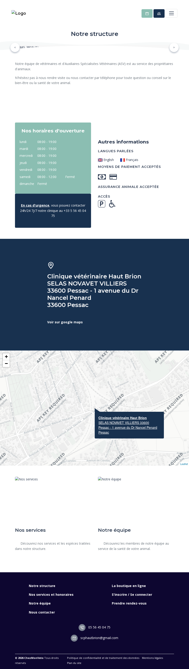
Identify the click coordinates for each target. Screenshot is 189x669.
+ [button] (6, 356)
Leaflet (184, 464)
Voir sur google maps (65, 322)
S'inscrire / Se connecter (132, 594)
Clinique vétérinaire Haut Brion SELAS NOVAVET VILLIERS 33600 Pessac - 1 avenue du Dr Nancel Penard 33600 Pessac (94, 290)
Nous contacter (42, 612)
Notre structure (42, 586)
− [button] (6, 363)
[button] (15, 47)
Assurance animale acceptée (128, 187)
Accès (104, 196)
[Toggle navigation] (171, 13)
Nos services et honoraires (51, 594)
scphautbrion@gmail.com (99, 638)
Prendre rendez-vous (129, 603)
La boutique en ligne (129, 586)
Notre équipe (40, 603)
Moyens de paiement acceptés (129, 167)
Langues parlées (115, 151)
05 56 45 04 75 (98, 627)
